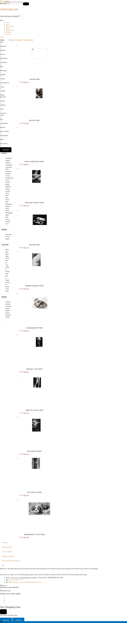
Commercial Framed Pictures (11, 561)
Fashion (7, 189)
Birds (6, 169)
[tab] (5, 153)
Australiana (8, 167)
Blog (3, 565)
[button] (63, 20)
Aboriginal (8, 158)
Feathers (7, 191)
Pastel (7, 291)
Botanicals (8, 171)
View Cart (6, 620)
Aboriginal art (10, 30)
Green (7, 289)
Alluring (7, 302)
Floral (7, 193)
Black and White (7, 252)
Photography (9, 213)
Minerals (7, 206)
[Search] (26, 3)
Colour (5, 245)
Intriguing (8, 306)
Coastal (7, 176)
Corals (7, 180)
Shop (7, 24)
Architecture (8, 165)
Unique (7, 317)
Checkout (18, 620)
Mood (4, 297)
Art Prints (5, 543)
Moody (7, 308)
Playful (7, 310)
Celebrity (8, 173)
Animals (7, 162)
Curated (7, 182)
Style (7, 28)
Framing (8, 34)
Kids (6, 202)
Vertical (7, 236)
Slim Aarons (9, 26)
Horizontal (8, 234)
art (9, 9)
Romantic (8, 315)
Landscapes (8, 204)
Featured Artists (7, 547)
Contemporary (9, 178)
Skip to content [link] (4, 1)
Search (2, 3)
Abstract (7, 160)
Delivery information (8, 556)
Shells (7, 215)
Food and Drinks (7, 197)
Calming (7, 304)
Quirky (7, 313)
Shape (4, 229)
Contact (8, 32)
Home (8, 22)
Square (7, 239)
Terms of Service (7, 552)
